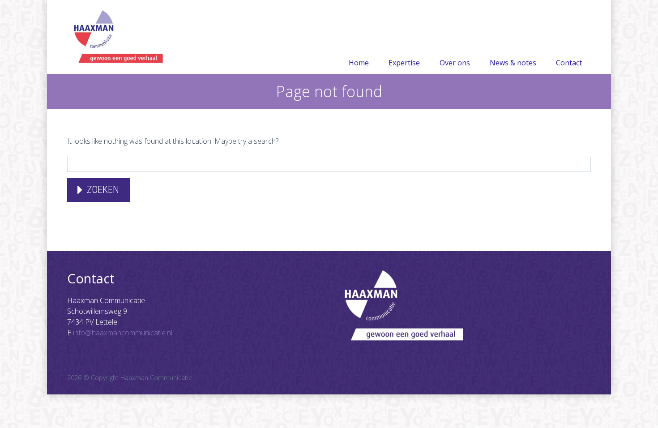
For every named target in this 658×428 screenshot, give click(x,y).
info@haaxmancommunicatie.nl (122, 333)
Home (359, 63)
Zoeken (103, 189)
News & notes (513, 63)
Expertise (404, 63)
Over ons (455, 63)
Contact (569, 63)
